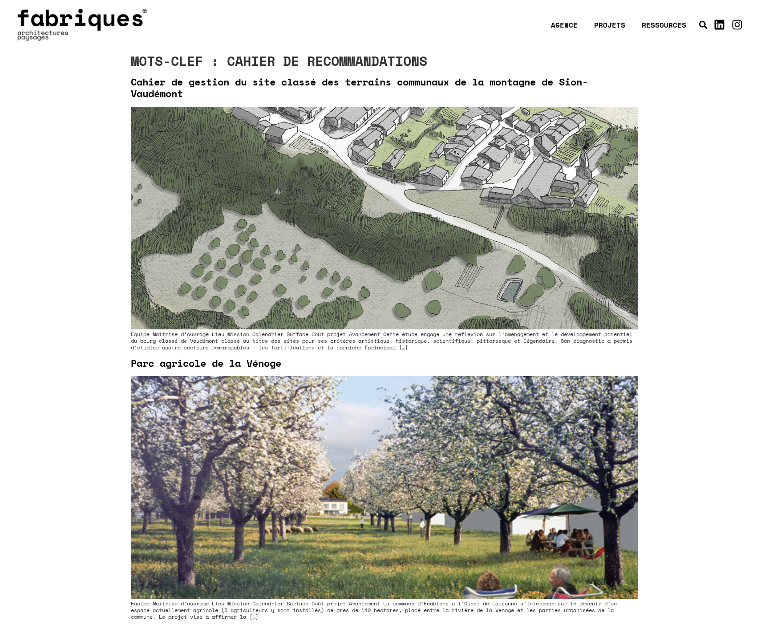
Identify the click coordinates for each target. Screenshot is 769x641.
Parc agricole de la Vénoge (206, 363)
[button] (703, 24)
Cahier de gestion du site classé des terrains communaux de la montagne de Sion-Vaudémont (359, 87)
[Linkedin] (719, 25)
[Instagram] (737, 25)
